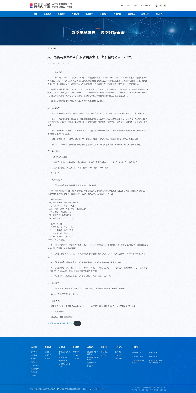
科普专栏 (104, 347)
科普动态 (104, 352)
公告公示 (118, 347)
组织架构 (34, 355)
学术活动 (48, 359)
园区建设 (34, 372)
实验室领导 (35, 369)
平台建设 (76, 355)
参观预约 (104, 355)
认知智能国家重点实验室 (138, 362)
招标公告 (118, 352)
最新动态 (90, 366)
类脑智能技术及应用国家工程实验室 (155, 362)
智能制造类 (63, 361)
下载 (77, 323)
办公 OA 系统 (145, 6)
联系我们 (34, 375)
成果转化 (90, 347)
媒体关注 (48, 355)
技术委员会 (35, 365)
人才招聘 (53, 48)
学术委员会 (35, 362)
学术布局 (76, 352)
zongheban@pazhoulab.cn (97, 389)
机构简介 (34, 352)
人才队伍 (62, 347)
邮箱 (135, 6)
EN (128, 6)
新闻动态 (48, 347)
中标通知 (118, 359)
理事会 (33, 359)
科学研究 (76, 347)
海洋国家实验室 (137, 356)
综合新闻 (48, 352)
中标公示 (118, 355)
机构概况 (34, 347)
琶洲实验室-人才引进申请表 (61, 323)
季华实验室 (153, 356)
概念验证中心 (92, 363)
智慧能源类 (63, 357)
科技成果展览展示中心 (92, 358)
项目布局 (76, 359)
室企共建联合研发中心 (92, 353)
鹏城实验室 (153, 352)
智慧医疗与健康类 (64, 353)
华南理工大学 (137, 352)
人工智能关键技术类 (64, 365)
